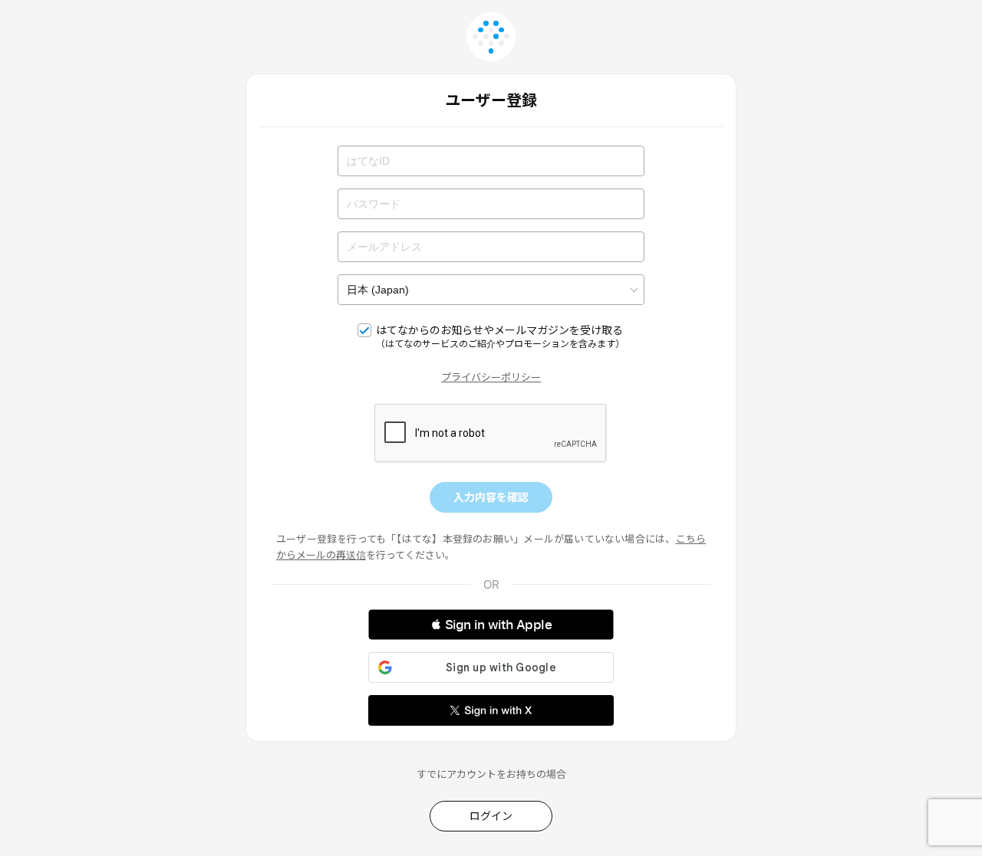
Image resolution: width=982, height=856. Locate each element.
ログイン (491, 815)
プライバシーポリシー (491, 377)
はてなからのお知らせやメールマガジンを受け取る (500, 336)
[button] (491, 624)
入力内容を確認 (491, 496)
